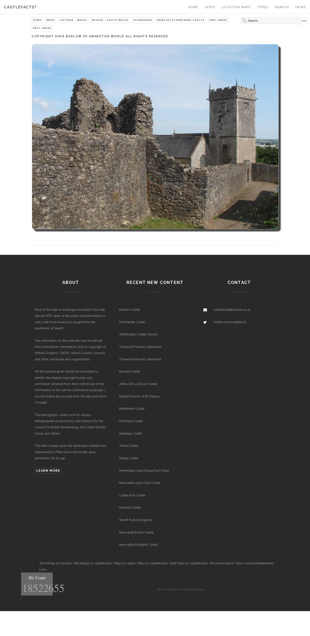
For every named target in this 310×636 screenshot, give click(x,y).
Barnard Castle (129, 371)
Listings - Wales (73, 20)
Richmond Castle (131, 421)
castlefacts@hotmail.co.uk (232, 309)
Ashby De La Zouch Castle (138, 384)
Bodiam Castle (129, 309)
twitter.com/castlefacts (229, 322)
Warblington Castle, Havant (138, 334)
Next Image (42, 28)
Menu (50, 20)
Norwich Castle (130, 507)
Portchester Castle (132, 322)
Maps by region (125, 563)
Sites (210, 7)
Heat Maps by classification (189, 563)
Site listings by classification (92, 563)
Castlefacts (20, 7)
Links (43, 569)
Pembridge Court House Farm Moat (144, 470)
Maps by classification (152, 563)
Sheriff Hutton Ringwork (136, 520)
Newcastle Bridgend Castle (180, 20)
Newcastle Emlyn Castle (136, 532)
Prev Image (218, 20)
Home (193, 7)
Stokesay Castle (130, 433)
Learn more (48, 470)
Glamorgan (142, 20)
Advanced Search (221, 563)
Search (282, 7)
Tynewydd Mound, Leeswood (140, 346)
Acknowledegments (259, 563)
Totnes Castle (128, 445)
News (300, 7)
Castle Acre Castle (132, 495)
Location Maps (236, 7)
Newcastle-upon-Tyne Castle (139, 483)
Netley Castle (128, 458)
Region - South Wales (110, 20)
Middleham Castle (131, 408)
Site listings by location (55, 563)
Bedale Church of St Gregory (139, 396)
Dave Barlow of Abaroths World (89, 36)
